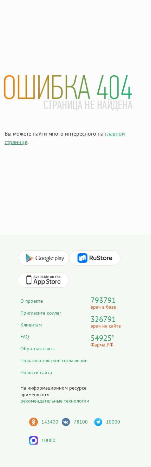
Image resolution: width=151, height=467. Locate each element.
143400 (49, 422)
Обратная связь (37, 348)
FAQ (24, 337)
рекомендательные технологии (54, 401)
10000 (113, 422)
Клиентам (31, 325)
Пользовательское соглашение (53, 360)
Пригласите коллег (40, 313)
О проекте (31, 301)
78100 (81, 422)
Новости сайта (36, 372)
